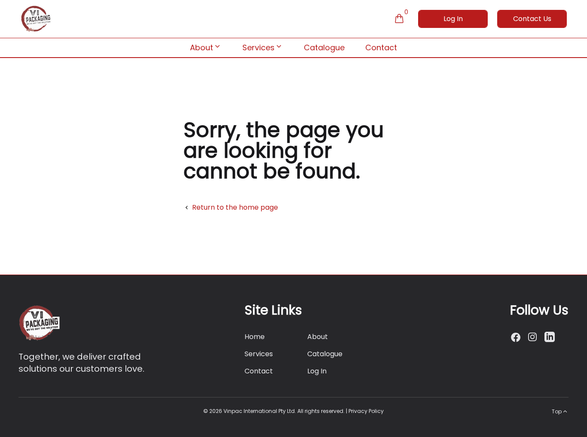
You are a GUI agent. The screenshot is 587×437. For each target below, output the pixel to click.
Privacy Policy (366, 411)
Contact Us (532, 19)
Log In (453, 19)
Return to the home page (235, 207)
